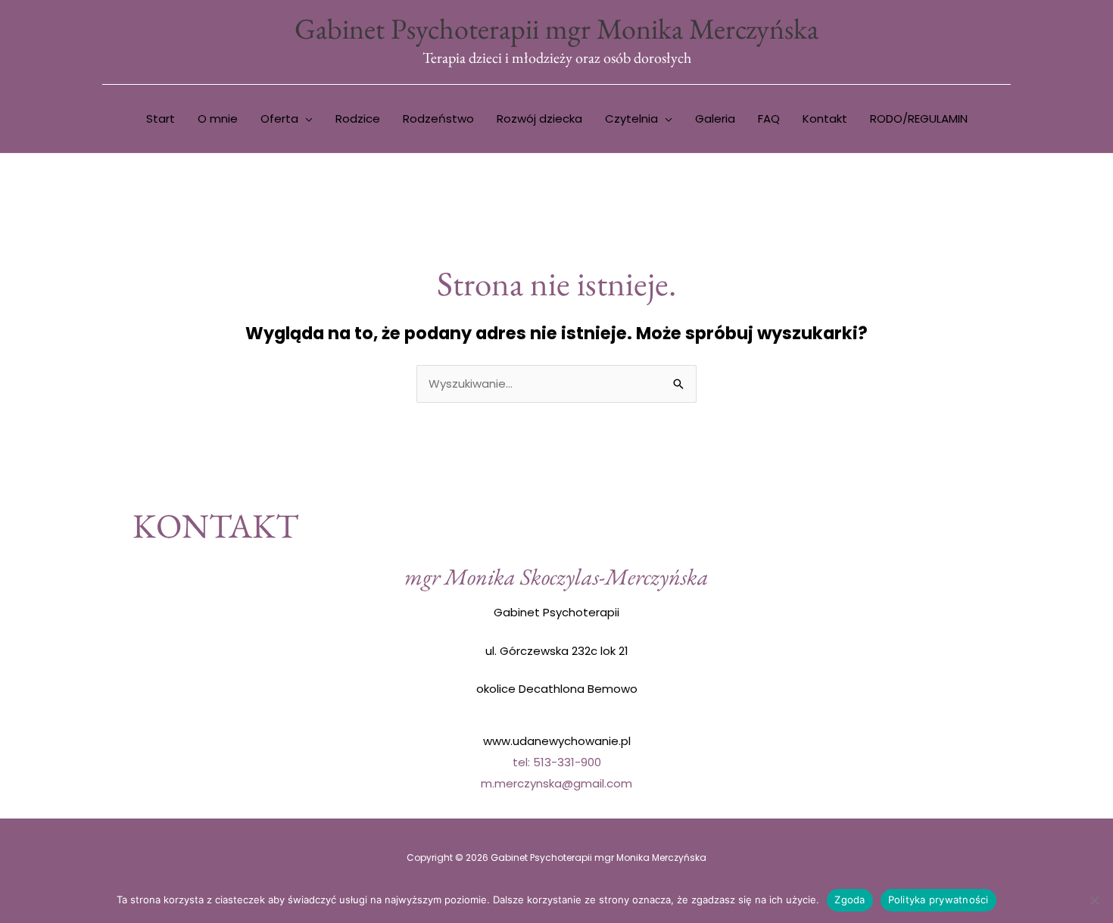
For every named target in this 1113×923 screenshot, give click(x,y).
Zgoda (849, 899)
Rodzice (357, 118)
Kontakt (825, 118)
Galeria (715, 118)
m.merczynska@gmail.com (556, 783)
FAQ (769, 118)
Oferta (279, 118)
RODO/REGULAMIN (919, 118)
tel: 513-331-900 (557, 762)
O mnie (218, 118)
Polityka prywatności (938, 899)
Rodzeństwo (438, 118)
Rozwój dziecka (539, 118)
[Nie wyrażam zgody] (1094, 900)
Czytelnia (631, 118)
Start (160, 118)
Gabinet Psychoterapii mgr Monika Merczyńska (556, 28)
